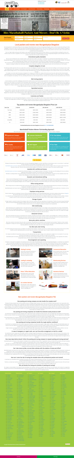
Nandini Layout (32, 375)
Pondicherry (64, 387)
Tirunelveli (64, 394)
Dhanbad (42, 421)
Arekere (8, 381)
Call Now (18, 456)
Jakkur (19, 394)
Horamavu (20, 385)
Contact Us (53, 9)
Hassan (63, 416)
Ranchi (41, 410)
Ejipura (8, 431)
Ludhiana (42, 404)
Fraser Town (9, 434)
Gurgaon (41, 401)
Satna (63, 400)
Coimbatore (42, 407)
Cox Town (9, 424)
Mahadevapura (21, 425)
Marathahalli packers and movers (11, 165)
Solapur (52, 379)
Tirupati (52, 401)
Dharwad (31, 425)
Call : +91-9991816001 (49, 125)
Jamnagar (53, 433)
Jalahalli (19, 396)
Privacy (63, 436)
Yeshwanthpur (32, 421)
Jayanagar (20, 399)
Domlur (8, 430)
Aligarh (52, 388)
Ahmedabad (42, 379)
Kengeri (19, 412)
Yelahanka (31, 419)
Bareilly (52, 387)
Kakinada (64, 427)
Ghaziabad (42, 400)
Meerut (41, 413)
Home (7, 9)
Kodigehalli (20, 413)
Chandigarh (53, 375)
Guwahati (53, 378)
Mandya (30, 437)
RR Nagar (31, 393)
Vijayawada (42, 430)
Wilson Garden (32, 416)
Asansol (52, 422)
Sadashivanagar (32, 396)
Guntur (52, 399)
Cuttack (52, 412)
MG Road (20, 434)
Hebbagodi (20, 381)
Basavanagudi (10, 396)
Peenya (30, 381)
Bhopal (41, 394)
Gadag (63, 413)
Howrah (41, 425)
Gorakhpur (53, 404)
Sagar (63, 397)
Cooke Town (9, 422)
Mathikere (20, 433)
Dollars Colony (10, 428)
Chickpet (9, 421)
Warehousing (46, 9)
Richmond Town (32, 391)
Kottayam (64, 385)
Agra (41, 406)
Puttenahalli (31, 382)
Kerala (63, 375)
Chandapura (9, 419)
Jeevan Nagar (20, 397)
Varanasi (41, 416)
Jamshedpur (53, 409)
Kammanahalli (21, 410)
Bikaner (52, 406)
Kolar (63, 415)
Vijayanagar (31, 412)
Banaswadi (9, 390)
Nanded (52, 425)
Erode (63, 388)
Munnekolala (20, 436)
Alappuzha (64, 384)
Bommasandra (10, 412)
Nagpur (41, 391)
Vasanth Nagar (32, 410)
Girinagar (9, 437)
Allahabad (42, 424)
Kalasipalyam (20, 404)
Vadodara (42, 399)
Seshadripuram (32, 401)
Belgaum (31, 428)
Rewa (63, 403)
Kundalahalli (20, 421)
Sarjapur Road (32, 400)
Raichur (63, 409)
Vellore (63, 376)
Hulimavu (20, 388)
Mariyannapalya (21, 431)
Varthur (30, 409)
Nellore (52, 416)
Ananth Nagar (9, 378)
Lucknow (42, 388)
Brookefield (9, 410)
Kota (52, 376)
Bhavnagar (53, 418)
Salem (41, 433)
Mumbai (41, 375)
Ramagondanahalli (32, 385)
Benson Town (9, 401)
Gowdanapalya (21, 375)
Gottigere (9, 439)
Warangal (53, 396)
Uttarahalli (31, 407)
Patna (41, 397)
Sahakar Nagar (32, 397)
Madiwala (20, 424)
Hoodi (19, 384)
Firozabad (53, 413)
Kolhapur (53, 427)
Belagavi (63, 406)
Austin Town (9, 384)
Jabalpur (41, 428)
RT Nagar (31, 394)
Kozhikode (64, 378)
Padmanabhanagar (32, 379)
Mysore (30, 422)
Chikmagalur (64, 424)
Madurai (41, 434)
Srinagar (41, 418)
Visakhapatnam (43, 396)
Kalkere (19, 406)
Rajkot (41, 415)
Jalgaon (52, 397)
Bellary (30, 431)
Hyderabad (42, 378)
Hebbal (19, 382)
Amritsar (41, 422)
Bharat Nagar (9, 404)
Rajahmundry (64, 430)
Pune (41, 385)
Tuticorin (64, 390)
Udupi (63, 422)
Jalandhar (53, 393)
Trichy (52, 385)
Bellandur (9, 403)
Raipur (41, 436)
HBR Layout (20, 379)
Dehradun (53, 419)
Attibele (8, 382)
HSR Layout (20, 387)
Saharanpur (53, 403)
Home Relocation (32, 9)
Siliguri (52, 436)
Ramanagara (31, 390)
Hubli (30, 424)
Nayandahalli (31, 378)
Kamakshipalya (21, 409)
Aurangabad (42, 419)
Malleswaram (20, 430)
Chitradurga (64, 421)
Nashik (41, 409)
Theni (63, 396)
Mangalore (31, 427)
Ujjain (52, 434)
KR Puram (20, 419)
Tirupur (52, 390)
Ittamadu (20, 391)
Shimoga (30, 434)
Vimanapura (31, 413)
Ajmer (52, 428)
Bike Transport (17, 9)
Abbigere (8, 375)
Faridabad (42, 412)
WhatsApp (56, 456)
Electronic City (10, 433)
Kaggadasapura (21, 403)
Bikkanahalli (9, 406)
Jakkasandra (20, 393)
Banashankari (9, 388)
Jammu (63, 434)
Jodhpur (41, 431)
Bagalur (8, 387)
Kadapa (63, 428)
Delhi (41, 376)
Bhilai (52, 410)
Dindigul (63, 391)
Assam (63, 433)
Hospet (63, 412)
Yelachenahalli (32, 418)
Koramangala (20, 415)
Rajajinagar (31, 384)
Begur (8, 400)
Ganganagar (9, 436)
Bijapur (30, 433)
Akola (52, 430)
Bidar (63, 410)
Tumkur (30, 436)
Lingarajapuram (21, 422)
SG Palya (31, 403)
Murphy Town (20, 437)
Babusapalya (9, 385)
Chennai (41, 381)
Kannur (63, 382)
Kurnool (63, 425)
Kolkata (41, 382)
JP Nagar (20, 400)
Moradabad (53, 391)
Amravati (53, 407)
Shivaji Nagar (31, 404)
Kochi (52, 415)
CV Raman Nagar (10, 425)
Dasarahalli (9, 427)
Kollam (63, 379)
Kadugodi (20, 401)
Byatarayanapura (10, 415)
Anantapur (64, 431)
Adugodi (8, 376)
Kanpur (41, 390)
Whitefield (31, 415)
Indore (41, 393)
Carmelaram (9, 416)
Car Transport (24, 9)
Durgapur (53, 421)
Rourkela (53, 424)
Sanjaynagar (31, 399)
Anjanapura (9, 379)
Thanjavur (64, 393)
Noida (41, 403)
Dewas (63, 399)
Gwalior (41, 427)
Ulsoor (30, 406)
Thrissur (63, 381)
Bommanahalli (10, 409)
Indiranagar (20, 390)
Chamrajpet (9, 418)
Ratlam (63, 401)
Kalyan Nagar (20, 407)
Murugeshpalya (21, 439)
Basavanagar (9, 394)
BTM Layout (9, 413)
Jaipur (41, 387)
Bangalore (67, 193)
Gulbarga (31, 430)
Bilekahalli (9, 407)
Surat (41, 384)
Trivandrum (53, 400)
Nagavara (31, 376)
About (11, 9)
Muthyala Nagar (21, 440)
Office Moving (39, 9)
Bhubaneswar (53, 394)
